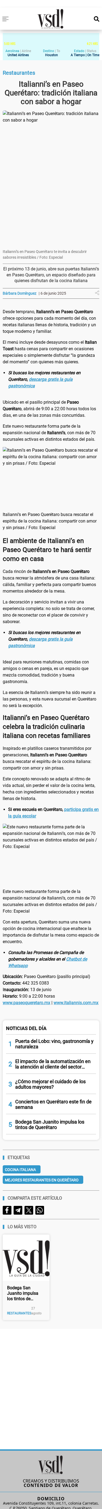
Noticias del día (26, 1028)
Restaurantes (19, 1313)
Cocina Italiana (20, 1169)
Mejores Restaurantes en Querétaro (42, 1180)
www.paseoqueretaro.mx (26, 1002)
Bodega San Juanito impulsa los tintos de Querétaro (22, 1293)
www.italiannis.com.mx (76, 1002)
